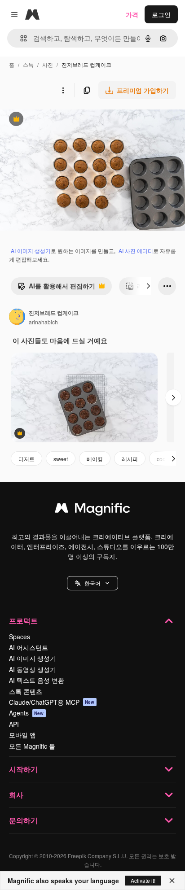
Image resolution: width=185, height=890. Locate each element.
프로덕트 (23, 620)
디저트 (26, 458)
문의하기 (23, 820)
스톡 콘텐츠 (25, 691)
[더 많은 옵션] (63, 90)
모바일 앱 (22, 734)
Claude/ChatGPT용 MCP (52, 702)
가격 (132, 14)
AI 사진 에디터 (136, 250)
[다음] (148, 286)
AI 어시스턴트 (28, 647)
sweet (60, 458)
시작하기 (23, 769)
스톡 (28, 64)
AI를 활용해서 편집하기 (56, 288)
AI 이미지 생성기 (31, 250)
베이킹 (95, 458)
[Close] (172, 880)
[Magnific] (92, 510)
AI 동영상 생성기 (32, 669)
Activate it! (143, 880)
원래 (51, 120)
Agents (26, 712)
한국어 (92, 583)
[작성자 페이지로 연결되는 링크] (17, 318)
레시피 (130, 458)
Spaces (19, 636)
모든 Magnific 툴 (32, 746)
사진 (47, 64)
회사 (16, 795)
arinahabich (43, 322)
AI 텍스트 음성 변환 (36, 680)
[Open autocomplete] (20, 38)
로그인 (161, 14)
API (14, 724)
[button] (92, 583)
